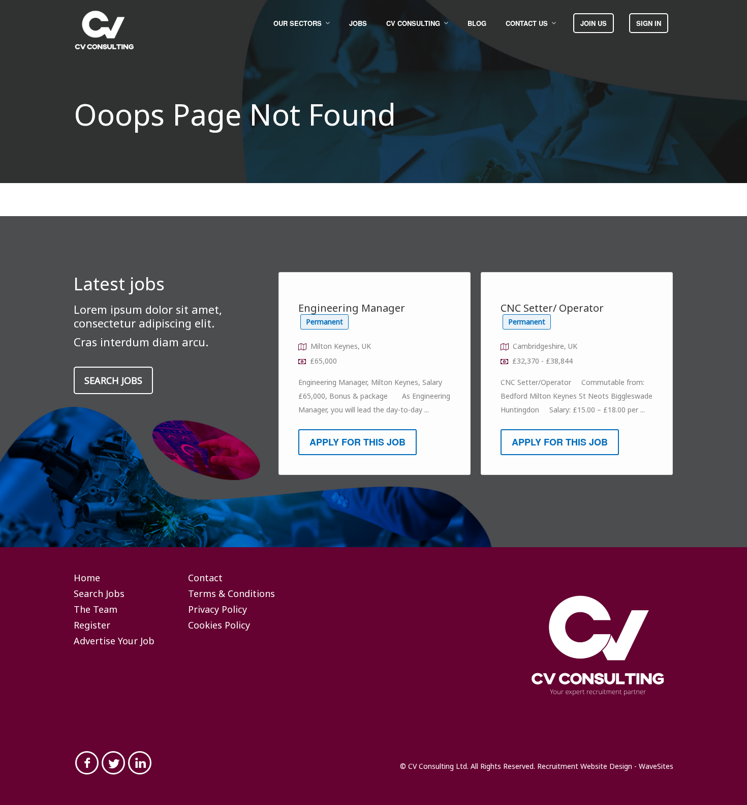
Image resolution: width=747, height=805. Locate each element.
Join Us (593, 23)
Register (92, 625)
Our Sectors (297, 23)
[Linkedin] (139, 762)
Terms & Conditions (231, 594)
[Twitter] (113, 762)
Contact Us (527, 23)
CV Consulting (413, 23)
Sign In (648, 23)
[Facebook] (87, 762)
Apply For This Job (357, 442)
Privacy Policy (217, 609)
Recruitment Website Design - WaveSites (605, 766)
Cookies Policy (219, 625)
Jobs (358, 23)
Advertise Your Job (114, 641)
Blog (477, 23)
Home (87, 578)
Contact (205, 578)
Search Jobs (113, 380)
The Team (95, 609)
